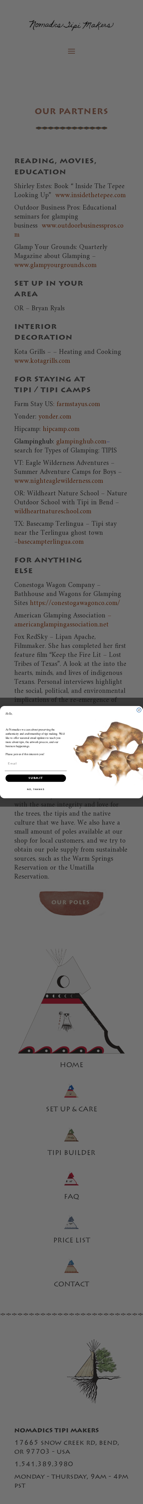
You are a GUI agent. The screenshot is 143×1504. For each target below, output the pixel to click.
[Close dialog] (139, 710)
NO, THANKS (35, 789)
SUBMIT (35, 778)
